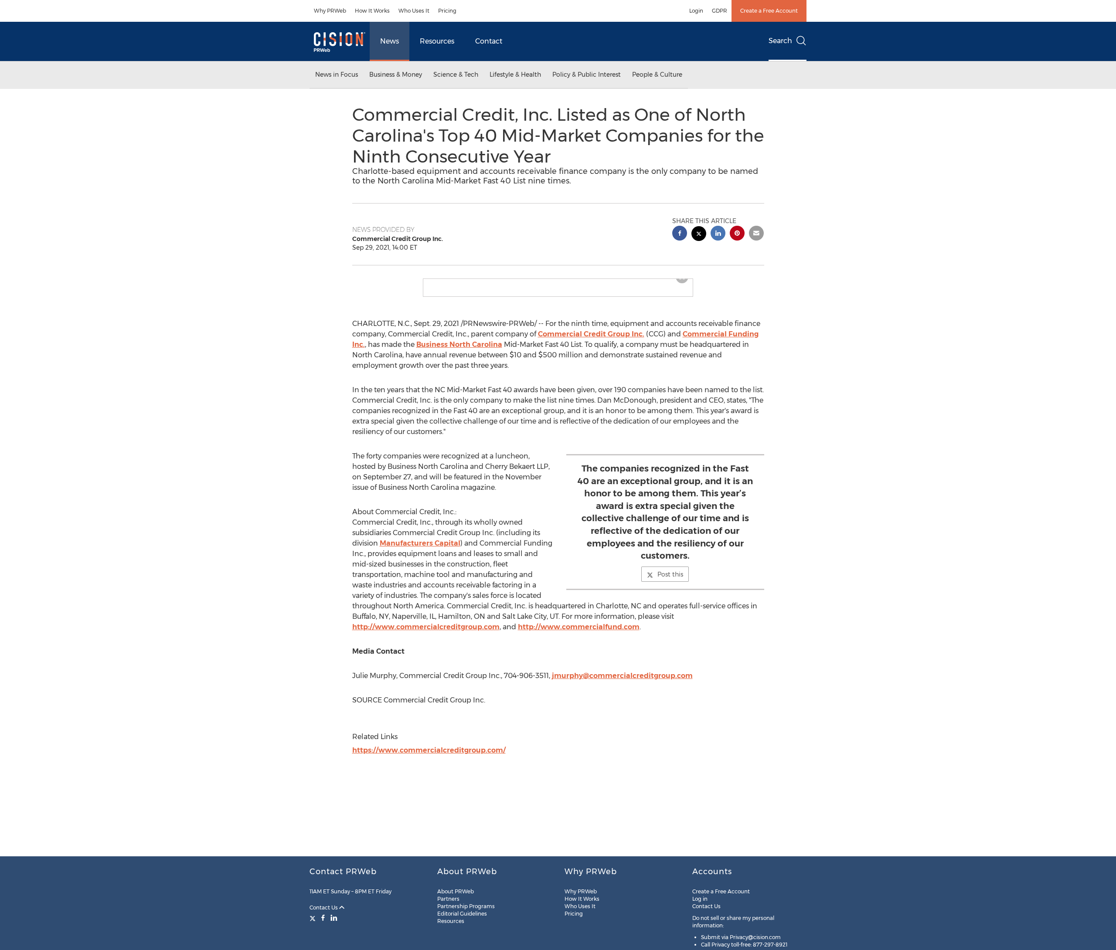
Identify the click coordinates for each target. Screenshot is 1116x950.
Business (459, 351)
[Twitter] (314, 917)
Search (780, 41)
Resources (437, 41)
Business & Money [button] (395, 74)
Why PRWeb (330, 10)
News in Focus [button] (336, 74)
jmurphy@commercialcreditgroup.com (622, 683)
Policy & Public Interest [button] (586, 74)
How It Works (372, 10)
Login (696, 10)
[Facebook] (323, 917)
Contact (488, 41)
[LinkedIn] (334, 917)
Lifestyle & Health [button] (515, 74)
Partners (448, 899)
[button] (558, 282)
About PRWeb (455, 891)
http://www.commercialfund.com (579, 634)
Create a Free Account (769, 10)
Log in (700, 899)
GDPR (719, 10)
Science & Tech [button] (455, 74)
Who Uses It (413, 10)
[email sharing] (756, 234)
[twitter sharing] (698, 234)
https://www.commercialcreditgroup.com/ (429, 757)
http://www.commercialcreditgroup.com (426, 634)
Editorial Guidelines (462, 913)
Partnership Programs (466, 906)
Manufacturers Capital (420, 550)
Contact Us (324, 907)
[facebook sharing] (679, 234)
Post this (670, 581)
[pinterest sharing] (737, 234)
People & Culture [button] (657, 74)
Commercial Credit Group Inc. (591, 341)
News (389, 41)
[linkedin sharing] (718, 234)
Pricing (447, 10)
